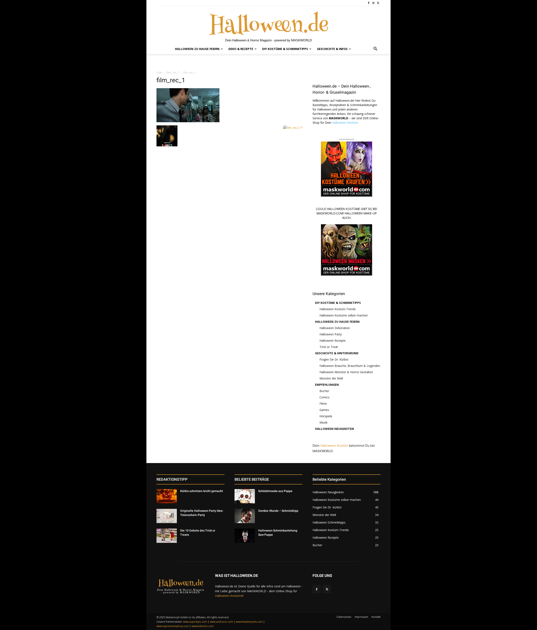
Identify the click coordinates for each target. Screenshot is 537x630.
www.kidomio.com (203, 626)
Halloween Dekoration (334, 328)
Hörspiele (325, 416)
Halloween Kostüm (345, 123)
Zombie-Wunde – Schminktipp (278, 510)
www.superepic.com (195, 621)
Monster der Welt (331, 378)
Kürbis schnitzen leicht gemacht (201, 491)
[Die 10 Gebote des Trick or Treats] (166, 536)
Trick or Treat (328, 347)
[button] (375, 49)
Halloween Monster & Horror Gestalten (346, 372)
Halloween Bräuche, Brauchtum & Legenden (349, 366)
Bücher (324, 391)
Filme (323, 404)
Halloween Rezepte (332, 341)
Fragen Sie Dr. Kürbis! (333, 359)
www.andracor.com (221, 621)
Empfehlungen (327, 385)
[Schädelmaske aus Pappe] (245, 496)
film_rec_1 (173, 72)
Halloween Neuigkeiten (334, 429)
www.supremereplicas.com (172, 626)
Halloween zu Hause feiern (337, 322)
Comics (324, 397)
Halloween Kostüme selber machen (343, 315)
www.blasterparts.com (249, 621)
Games (324, 410)
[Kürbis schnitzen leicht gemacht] (166, 496)
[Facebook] (368, 3)
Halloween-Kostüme (229, 596)
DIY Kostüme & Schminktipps (338, 303)
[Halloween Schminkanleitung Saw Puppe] (245, 536)
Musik (323, 422)
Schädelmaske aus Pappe (275, 491)
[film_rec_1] (187, 121)
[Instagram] (373, 3)
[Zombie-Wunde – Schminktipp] (245, 516)
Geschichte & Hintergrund (336, 353)
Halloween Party (330, 334)
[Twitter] (378, 3)
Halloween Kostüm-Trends (337, 309)
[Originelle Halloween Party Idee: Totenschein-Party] (166, 516)
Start (159, 72)
